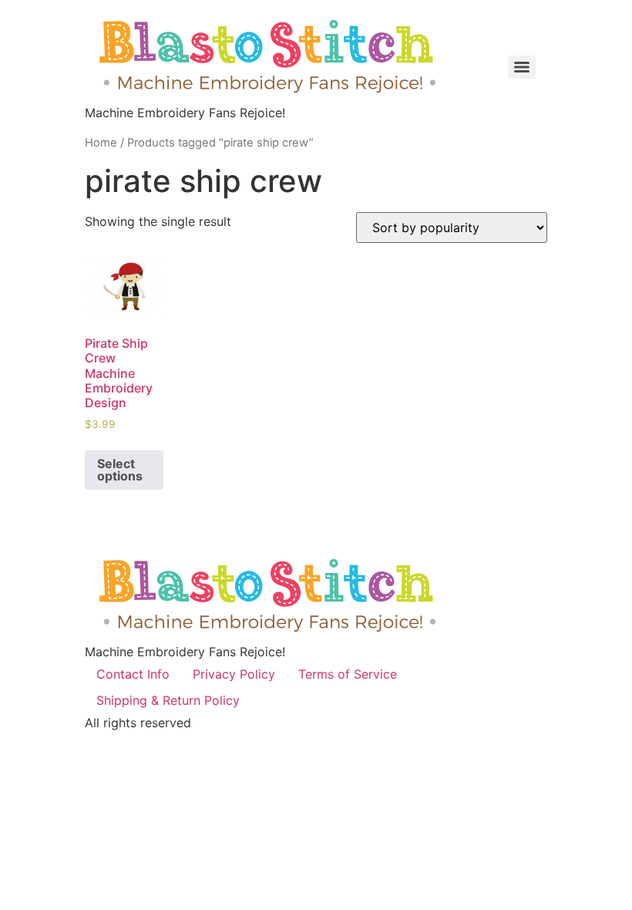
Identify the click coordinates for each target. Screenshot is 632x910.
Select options (120, 470)
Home (101, 143)
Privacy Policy (234, 674)
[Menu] (522, 67)
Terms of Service (347, 674)
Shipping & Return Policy (168, 700)
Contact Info (133, 674)
